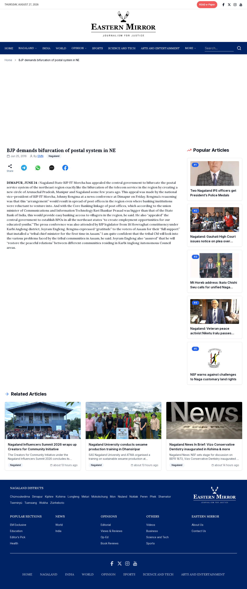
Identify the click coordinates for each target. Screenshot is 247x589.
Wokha (43, 503)
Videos (150, 525)
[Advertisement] (123, 104)
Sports (150, 543)
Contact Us (199, 531)
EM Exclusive (18, 525)
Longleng (73, 496)
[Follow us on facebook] (223, 4)
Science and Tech (157, 537)
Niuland (122, 496)
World (61, 48)
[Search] (239, 48)
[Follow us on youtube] (240, 4)
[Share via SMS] (52, 168)
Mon (113, 496)
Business (152, 531)
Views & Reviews (111, 531)
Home (9, 48)
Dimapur (37, 496)
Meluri (85, 496)
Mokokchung (99, 496)
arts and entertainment (160, 48)
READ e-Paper (207, 4)
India (46, 48)
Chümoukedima (20, 496)
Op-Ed (104, 537)
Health (14, 543)
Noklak (133, 496)
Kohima (60, 496)
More (189, 48)
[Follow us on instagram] (235, 4)
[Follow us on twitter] (229, 4)
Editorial (106, 525)
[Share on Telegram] (24, 168)
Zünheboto (57, 503)
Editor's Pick (17, 537)
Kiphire (49, 496)
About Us (197, 525)
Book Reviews (109, 543)
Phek (153, 496)
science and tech (121, 48)
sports (97, 48)
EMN (40, 156)
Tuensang (31, 503)
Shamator (164, 496)
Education (16, 531)
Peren (144, 496)
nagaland (26, 48)
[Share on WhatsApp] (38, 167)
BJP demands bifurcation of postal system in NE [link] (49, 60)
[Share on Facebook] (65, 168)
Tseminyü (16, 503)
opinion (78, 48)
